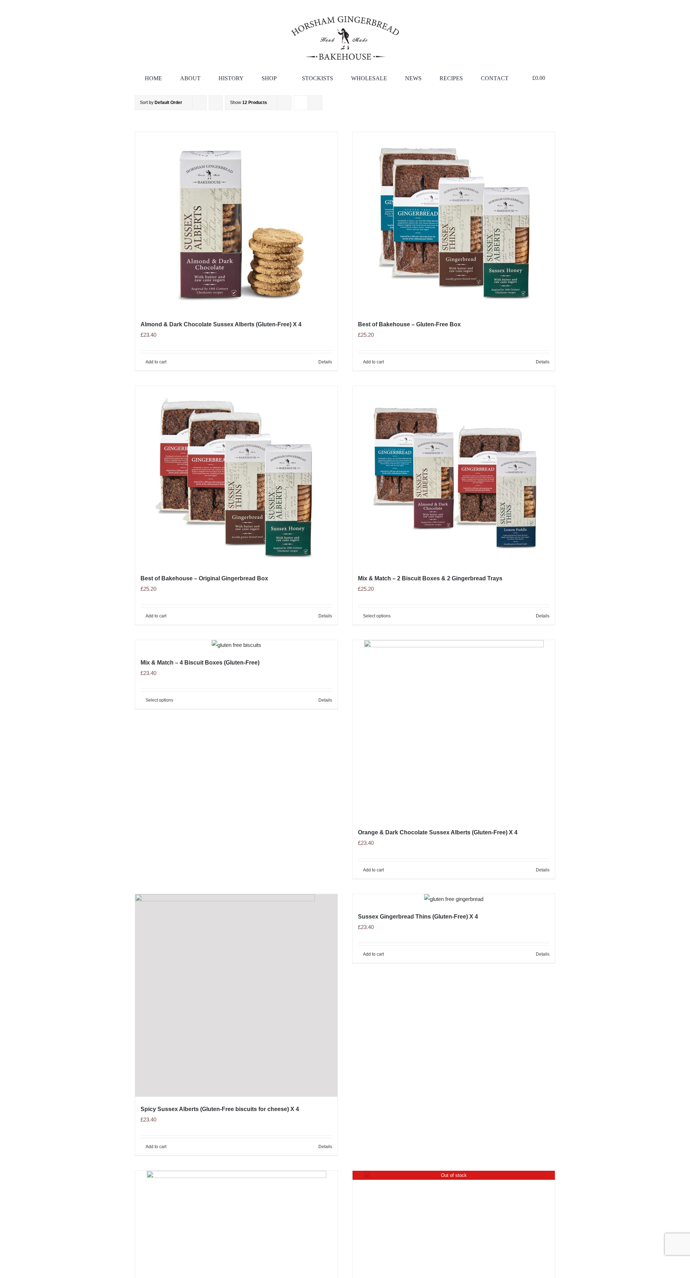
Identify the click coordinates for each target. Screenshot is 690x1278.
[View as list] (315, 103)
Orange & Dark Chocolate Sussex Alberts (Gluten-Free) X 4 (438, 832)
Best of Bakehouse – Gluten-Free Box (409, 324)
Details (325, 361)
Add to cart (156, 361)
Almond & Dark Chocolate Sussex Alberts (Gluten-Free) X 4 (221, 324)
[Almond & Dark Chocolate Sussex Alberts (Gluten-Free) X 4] (236, 222)
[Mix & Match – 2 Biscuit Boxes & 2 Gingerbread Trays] (454, 476)
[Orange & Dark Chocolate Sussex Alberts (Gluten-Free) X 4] (454, 730)
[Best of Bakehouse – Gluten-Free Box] (454, 222)
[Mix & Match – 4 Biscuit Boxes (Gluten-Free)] (236, 645)
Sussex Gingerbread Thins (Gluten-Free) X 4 (418, 917)
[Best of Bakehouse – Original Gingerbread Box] (236, 476)
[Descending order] (216, 102)
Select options (377, 615)
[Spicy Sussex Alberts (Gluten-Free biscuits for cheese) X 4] (236, 995)
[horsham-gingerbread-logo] (345, 19)
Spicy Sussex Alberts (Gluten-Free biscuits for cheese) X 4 (220, 1109)
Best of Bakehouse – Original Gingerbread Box (204, 578)
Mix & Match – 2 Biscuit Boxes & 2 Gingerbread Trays (430, 578)
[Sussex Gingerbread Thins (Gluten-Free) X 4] (454, 899)
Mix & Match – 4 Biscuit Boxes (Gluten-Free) (200, 663)
